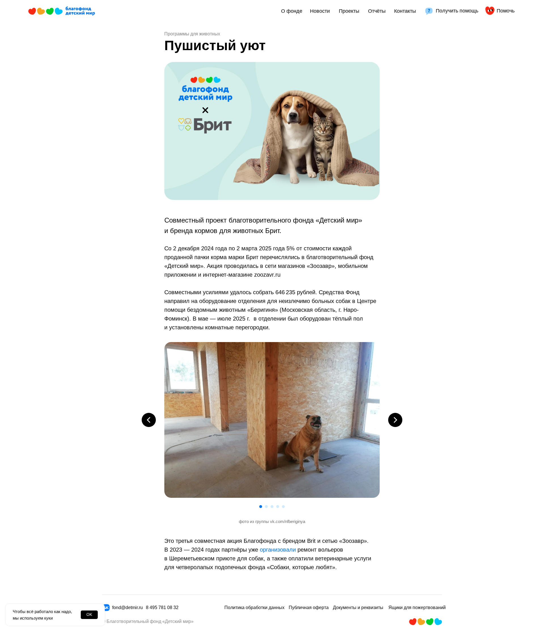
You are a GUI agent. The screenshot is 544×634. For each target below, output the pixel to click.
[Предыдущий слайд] (149, 420)
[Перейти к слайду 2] (266, 506)
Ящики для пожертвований (417, 607)
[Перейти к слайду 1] (260, 506)
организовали (278, 550)
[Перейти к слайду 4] (277, 506)
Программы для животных (192, 33)
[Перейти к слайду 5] (283, 506)
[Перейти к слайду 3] (272, 506)
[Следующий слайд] (395, 420)
